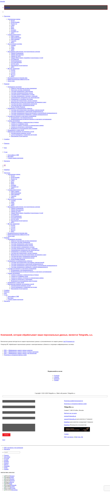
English (6, 460)
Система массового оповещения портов (22, 105)
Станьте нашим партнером (15, 158)
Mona (12, 28)
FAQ (3, 440)
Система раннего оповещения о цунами (22, 94)
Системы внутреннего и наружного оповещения (22, 116)
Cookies (66, 434)
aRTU (12, 33)
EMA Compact (15, 36)
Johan (12, 47)
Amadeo (13, 45)
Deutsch (6, 463)
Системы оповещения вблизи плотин (22, 93)
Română (6, 461)
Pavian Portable (15, 22)
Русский (6, 458)
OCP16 (13, 70)
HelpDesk (67, 422)
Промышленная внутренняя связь (17, 78)
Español (6, 469)
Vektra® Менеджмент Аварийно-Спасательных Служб (27, 57)
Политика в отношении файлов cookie (15, 355)
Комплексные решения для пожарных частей (21, 131)
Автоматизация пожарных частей (21, 133)
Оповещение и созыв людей (16, 130)
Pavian (13, 20)
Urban (12, 48)
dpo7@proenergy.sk (68, 341)
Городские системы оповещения (20, 90)
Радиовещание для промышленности (22, 117)
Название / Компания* (9, 399)
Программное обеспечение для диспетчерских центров (24, 51)
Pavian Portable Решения (18, 107)
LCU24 (13, 71)
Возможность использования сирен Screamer (24, 128)
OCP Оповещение (16, 61)
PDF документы (69, 437)
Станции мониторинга (14, 34)
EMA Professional (16, 37)
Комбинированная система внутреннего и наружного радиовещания (31, 119)
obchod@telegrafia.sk (70, 416)
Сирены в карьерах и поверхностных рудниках (25, 122)
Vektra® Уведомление (17, 54)
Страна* (5, 416)
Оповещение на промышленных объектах (20, 108)
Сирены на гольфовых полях (19, 124)
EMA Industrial (15, 39)
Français (6, 455)
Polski (5, 467)
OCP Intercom (15, 59)
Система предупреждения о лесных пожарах (24, 100)
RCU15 (13, 74)
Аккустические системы (15, 44)
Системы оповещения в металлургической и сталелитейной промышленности (34, 113)
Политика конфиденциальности (73, 401)
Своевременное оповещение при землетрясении (25, 97)
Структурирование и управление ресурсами (24, 134)
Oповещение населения (14, 86)
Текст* (4, 423)
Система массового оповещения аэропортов (24, 103)
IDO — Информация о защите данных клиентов (18, 350)
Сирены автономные (14, 120)
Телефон (5, 410)
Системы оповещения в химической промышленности (27, 111)
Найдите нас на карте (70, 413)
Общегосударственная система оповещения (24, 88)
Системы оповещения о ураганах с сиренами (24, 96)
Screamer (13, 30)
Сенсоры (13, 40)
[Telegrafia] (3, 1)
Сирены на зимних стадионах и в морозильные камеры (27, 125)
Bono (12, 27)
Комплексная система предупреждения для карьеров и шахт (28, 102)
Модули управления (13, 68)
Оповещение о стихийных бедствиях (22, 99)
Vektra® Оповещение (17, 53)
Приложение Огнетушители (19, 65)
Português (7, 466)
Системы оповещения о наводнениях (22, 91)
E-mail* (4, 405)
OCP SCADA (15, 64)
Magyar (6, 464)
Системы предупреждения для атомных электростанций (27, 110)
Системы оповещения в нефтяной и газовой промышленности (29, 114)
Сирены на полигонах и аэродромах (21, 127)
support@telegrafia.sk (70, 419)
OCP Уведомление (16, 62)
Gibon (12, 25)
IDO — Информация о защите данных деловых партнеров (21, 351)
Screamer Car (14, 31)
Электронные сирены (14, 19)
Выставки (10, 156)
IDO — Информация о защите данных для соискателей (20, 353)
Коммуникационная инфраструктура (18, 79)
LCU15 (13, 73)
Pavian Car (14, 23)
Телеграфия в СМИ (13, 155)
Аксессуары (11, 81)
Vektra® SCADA (16, 56)
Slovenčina (7, 457)
